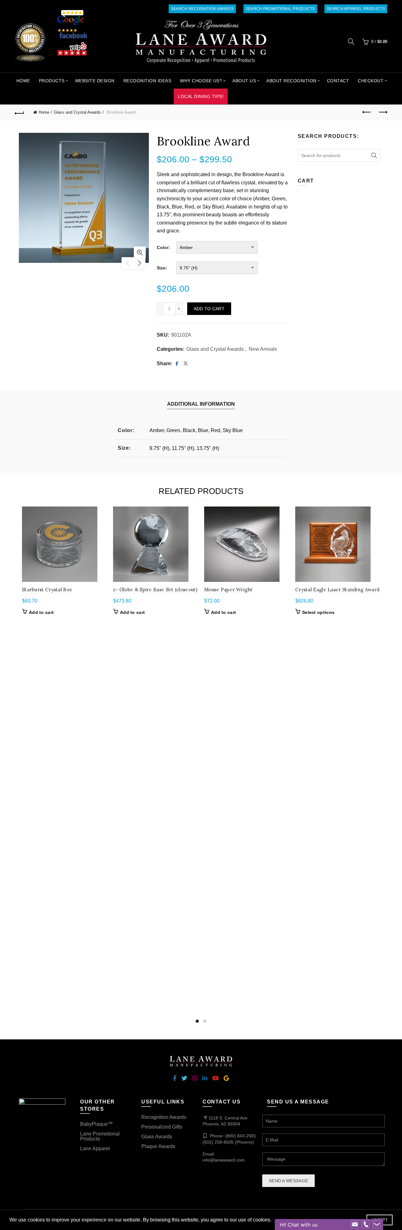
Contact (338, 80)
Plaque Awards (158, 1146)
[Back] (19, 112)
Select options (318, 612)
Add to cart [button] (41, 612)
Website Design (95, 80)
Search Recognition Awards (202, 9)
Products (52, 80)
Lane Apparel (95, 1148)
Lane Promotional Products (100, 1136)
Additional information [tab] (201, 404)
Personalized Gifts (161, 1127)
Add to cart (209, 308)
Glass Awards (156, 1136)
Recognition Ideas (147, 80)
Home (23, 80)
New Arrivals (263, 349)
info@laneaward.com (224, 1159)
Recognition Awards (163, 1117)
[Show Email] (355, 1224)
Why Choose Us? (201, 80)
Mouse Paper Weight (228, 590)
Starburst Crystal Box (47, 590)
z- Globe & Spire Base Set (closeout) (155, 590)
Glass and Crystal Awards (77, 112)
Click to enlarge (140, 252)
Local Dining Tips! (201, 96)
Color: (163, 247)
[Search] (351, 41)
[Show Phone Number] (366, 1224)
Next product (382, 112)
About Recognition (291, 80)
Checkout (370, 80)
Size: (162, 267)
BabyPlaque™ (96, 1124)
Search (373, 155)
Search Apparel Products (356, 9)
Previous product (367, 112)
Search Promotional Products (280, 9)
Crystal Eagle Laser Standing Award (337, 590)
